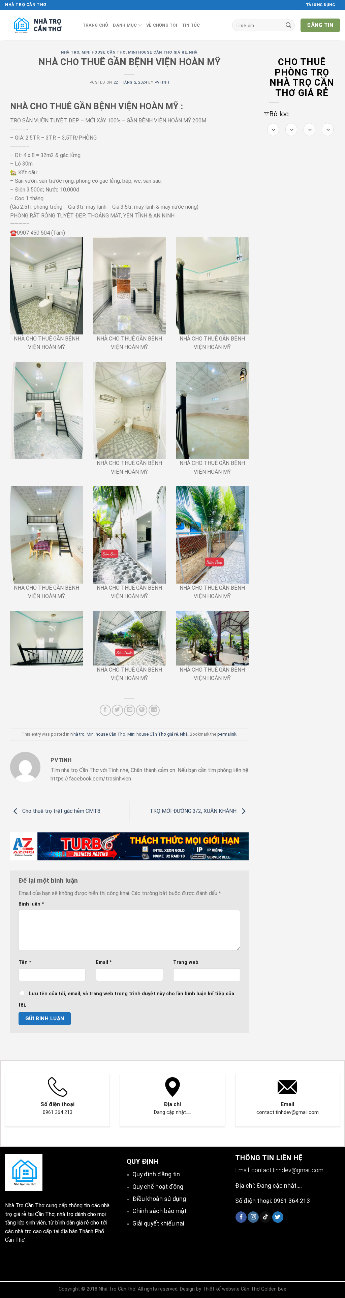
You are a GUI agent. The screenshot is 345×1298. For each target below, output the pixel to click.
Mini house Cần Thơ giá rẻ (157, 52)
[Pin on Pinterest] (141, 710)
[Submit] (288, 25)
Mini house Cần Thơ (104, 52)
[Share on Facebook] (105, 710)
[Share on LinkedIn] (154, 710)
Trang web (185, 962)
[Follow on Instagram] (253, 1217)
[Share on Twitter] (117, 710)
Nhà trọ (70, 52)
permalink (226, 734)
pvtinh (162, 82)
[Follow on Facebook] (241, 1217)
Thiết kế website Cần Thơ (231, 1289)
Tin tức (191, 25)
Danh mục (125, 25)
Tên (25, 962)
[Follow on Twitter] (277, 1217)
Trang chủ (95, 25)
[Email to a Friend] (129, 710)
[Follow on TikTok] (265, 1217)
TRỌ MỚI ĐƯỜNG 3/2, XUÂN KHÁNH (194, 811)
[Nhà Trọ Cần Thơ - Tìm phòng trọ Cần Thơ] (38, 25)
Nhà (193, 52)
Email (104, 962)
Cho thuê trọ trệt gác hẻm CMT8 (60, 811)
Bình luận (31, 904)
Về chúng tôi (161, 25)
